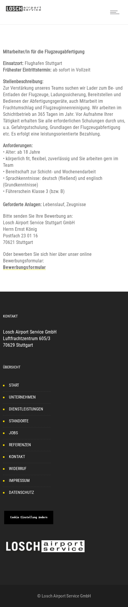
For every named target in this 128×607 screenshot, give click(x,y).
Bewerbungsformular (24, 267)
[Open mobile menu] (116, 12)
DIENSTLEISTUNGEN (26, 409)
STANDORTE (19, 420)
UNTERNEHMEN (22, 397)
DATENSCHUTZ (21, 492)
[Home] (24, 10)
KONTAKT (17, 456)
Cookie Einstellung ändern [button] (28, 517)
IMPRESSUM (19, 480)
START (14, 385)
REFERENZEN (20, 444)
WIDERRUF (17, 468)
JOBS (13, 432)
